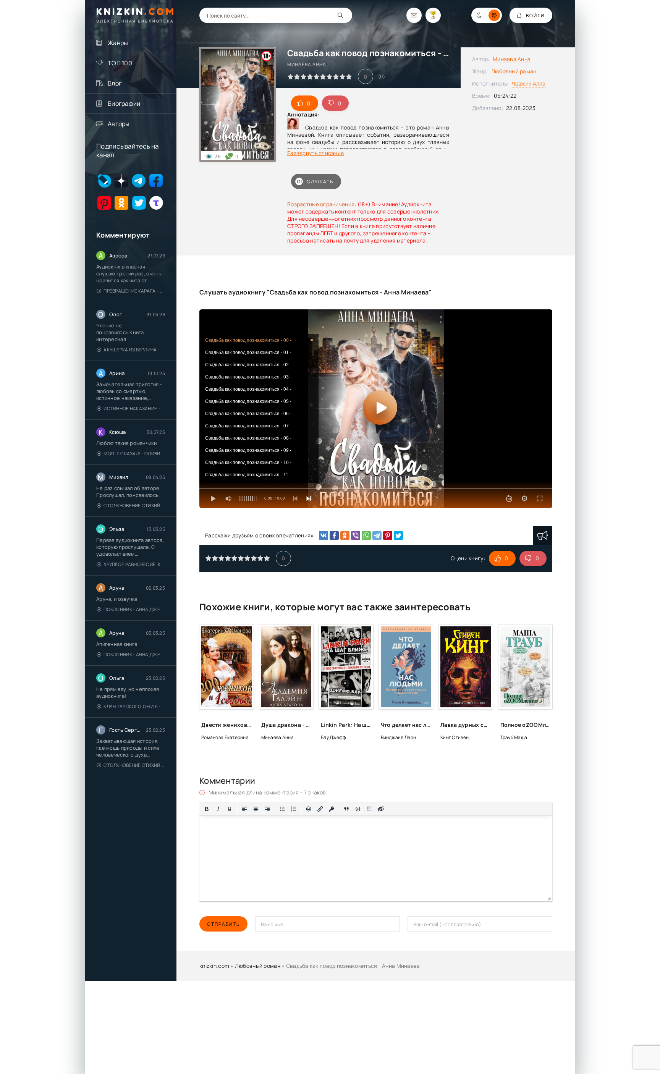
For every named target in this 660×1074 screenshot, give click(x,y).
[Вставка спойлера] (369, 809)
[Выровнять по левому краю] (244, 809)
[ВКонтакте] (323, 535)
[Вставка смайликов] (308, 809)
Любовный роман (514, 71)
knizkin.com (214, 965)
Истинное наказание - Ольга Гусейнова (134, 408)
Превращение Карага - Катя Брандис (134, 291)
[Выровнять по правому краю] (267, 809)
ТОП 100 (120, 63)
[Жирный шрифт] (206, 809)
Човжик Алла (529, 83)
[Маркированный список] (282, 809)
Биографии (124, 103)
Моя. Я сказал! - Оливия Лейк (134, 453)
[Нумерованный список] (293, 809)
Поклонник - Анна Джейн (134, 609)
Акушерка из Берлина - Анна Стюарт (134, 349)
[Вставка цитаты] (346, 809)
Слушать (320, 181)
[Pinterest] (387, 535)
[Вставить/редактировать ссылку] (320, 809)
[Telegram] (377, 535)
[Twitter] (398, 535)
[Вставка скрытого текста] (381, 809)
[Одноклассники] (344, 535)
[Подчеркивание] (229, 809)
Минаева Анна (512, 59)
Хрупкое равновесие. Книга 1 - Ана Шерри (134, 564)
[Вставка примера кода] (358, 809)
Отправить (223, 924)
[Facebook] (334, 535)
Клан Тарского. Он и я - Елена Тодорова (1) (134, 706)
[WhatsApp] (366, 535)
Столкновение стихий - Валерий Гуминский (134, 505)
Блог (114, 83)
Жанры (118, 43)
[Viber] (355, 535)
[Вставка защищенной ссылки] (331, 809)
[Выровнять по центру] (256, 809)
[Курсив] (218, 809)
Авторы (119, 124)
